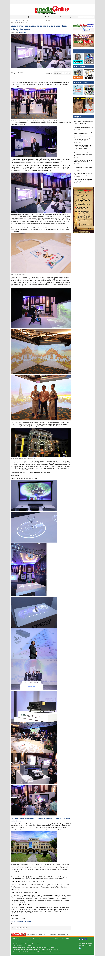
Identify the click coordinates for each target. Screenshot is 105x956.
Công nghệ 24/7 (37, 17)
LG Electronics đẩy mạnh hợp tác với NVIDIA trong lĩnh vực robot (83, 161)
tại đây (48, 472)
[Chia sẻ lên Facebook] (60, 73)
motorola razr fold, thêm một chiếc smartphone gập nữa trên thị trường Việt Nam (83, 167)
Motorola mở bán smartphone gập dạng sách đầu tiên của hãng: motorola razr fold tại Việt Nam (82, 139)
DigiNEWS (14, 17)
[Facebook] (80, 939)
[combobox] (86, 17)
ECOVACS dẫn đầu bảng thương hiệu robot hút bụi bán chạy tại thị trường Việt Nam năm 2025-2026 (83, 147)
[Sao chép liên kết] (66, 73)
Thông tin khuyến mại (65, 17)
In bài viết (50, 73)
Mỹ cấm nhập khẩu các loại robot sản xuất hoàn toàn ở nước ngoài (83, 174)
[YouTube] (83, 939)
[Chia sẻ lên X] (63, 73)
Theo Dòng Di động (25, 17)
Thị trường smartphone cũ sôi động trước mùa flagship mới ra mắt (83, 132)
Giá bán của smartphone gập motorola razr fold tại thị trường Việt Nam (83, 154)
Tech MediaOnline (17, 2)
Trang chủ (13, 20)
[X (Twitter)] (86, 939)
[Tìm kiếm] (93, 17)
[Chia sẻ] (69, 73)
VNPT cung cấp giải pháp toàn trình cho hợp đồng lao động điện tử (83, 180)
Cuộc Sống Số (19, 20)
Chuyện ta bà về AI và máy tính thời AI (83, 127)
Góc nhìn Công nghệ (50, 17)
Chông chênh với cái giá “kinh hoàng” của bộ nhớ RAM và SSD (83, 122)
